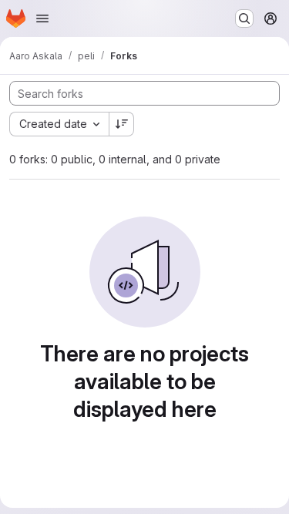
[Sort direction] (121, 124)
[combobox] (59, 124)
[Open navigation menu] (42, 18)
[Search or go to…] (244, 18)
